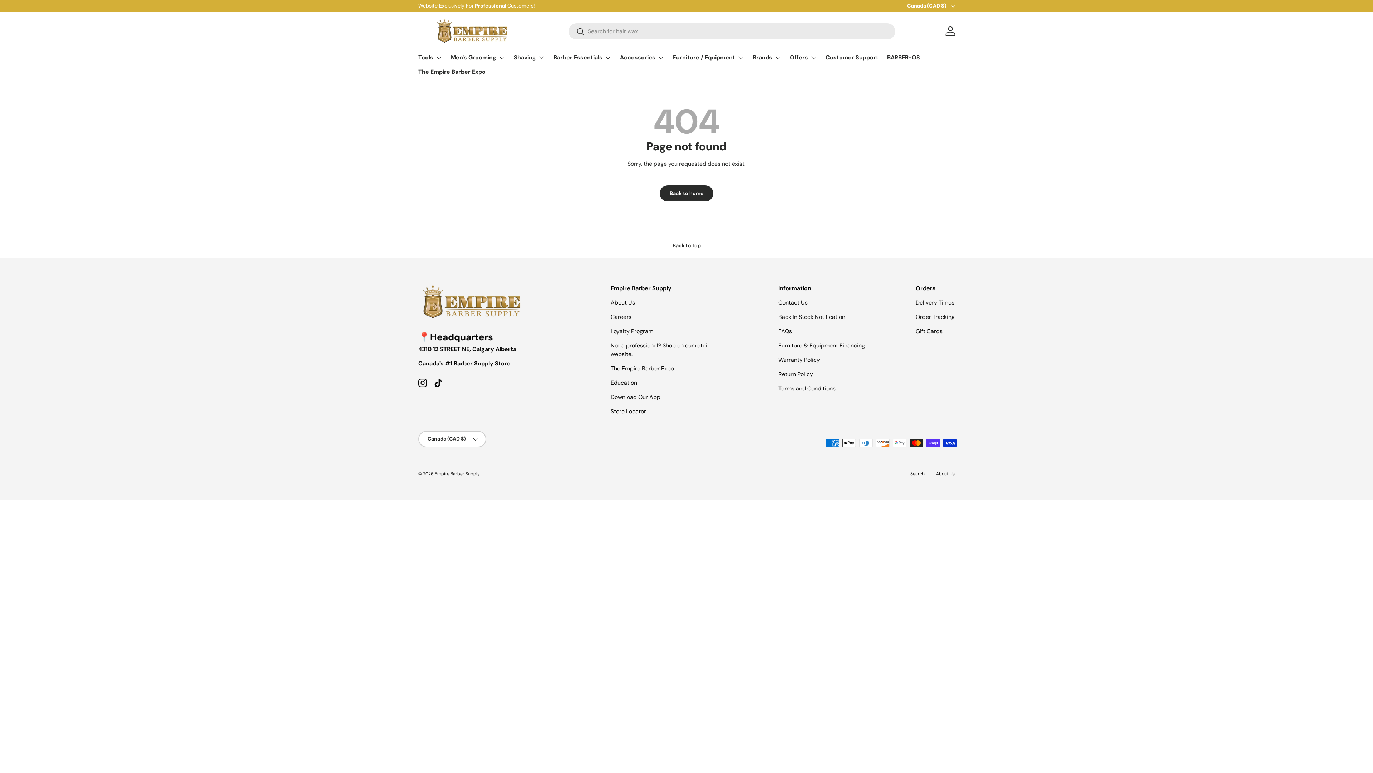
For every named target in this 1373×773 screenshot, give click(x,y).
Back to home (686, 193)
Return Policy (795, 374)
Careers (621, 317)
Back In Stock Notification (811, 317)
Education (624, 382)
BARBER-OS (903, 57)
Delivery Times (935, 302)
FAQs (785, 331)
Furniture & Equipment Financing (821, 345)
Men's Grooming (473, 57)
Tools (425, 57)
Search (917, 474)
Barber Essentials (577, 57)
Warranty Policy (799, 360)
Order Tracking (935, 317)
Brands (762, 57)
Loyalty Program (632, 331)
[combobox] (732, 31)
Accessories (637, 57)
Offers (799, 57)
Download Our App (635, 397)
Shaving (525, 57)
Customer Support (852, 57)
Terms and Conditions (807, 388)
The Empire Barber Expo (452, 72)
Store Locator (628, 411)
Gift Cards (929, 331)
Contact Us (793, 302)
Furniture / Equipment (704, 57)
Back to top (687, 245)
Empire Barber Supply (457, 474)
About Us (623, 302)
